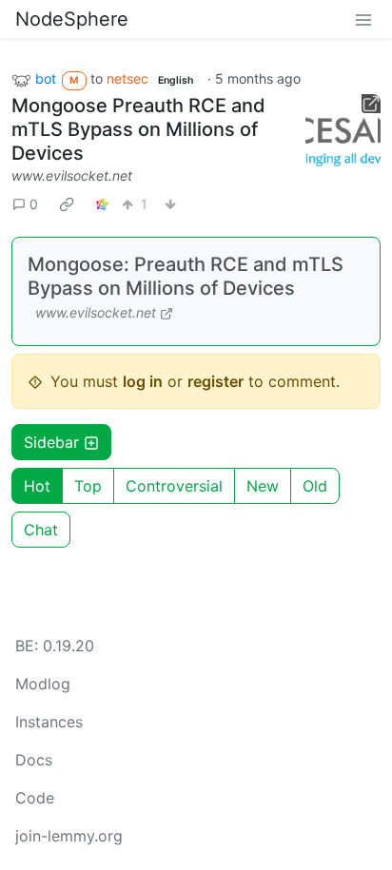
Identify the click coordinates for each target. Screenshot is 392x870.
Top (88, 485)
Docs (33, 759)
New (262, 485)
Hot (37, 485)
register (215, 381)
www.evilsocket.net (71, 175)
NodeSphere (71, 19)
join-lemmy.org (69, 835)
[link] (67, 203)
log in (143, 381)
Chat (41, 529)
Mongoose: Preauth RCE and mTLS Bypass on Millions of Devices (185, 276)
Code (34, 797)
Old (315, 485)
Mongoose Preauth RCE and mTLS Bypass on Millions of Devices (138, 129)
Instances (49, 721)
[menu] (363, 19)
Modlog (42, 683)
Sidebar (51, 442)
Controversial (174, 485)
